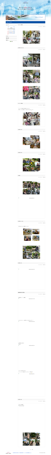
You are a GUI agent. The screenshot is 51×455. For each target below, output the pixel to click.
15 (13, 31)
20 (11, 32)
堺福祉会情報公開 (21, 452)
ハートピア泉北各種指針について (27, 452)
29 (13, 33)
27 (11, 33)
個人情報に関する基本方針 (16, 452)
